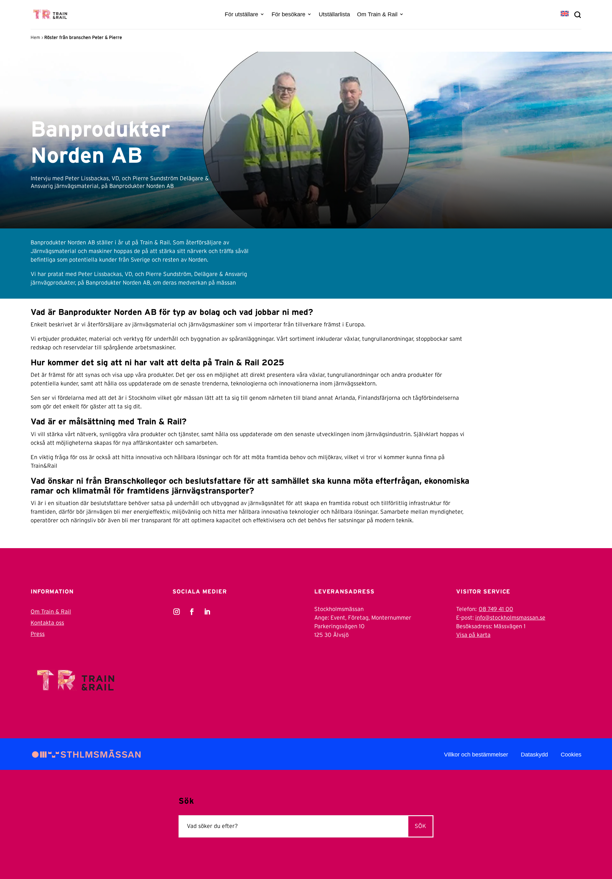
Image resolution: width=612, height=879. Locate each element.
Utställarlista (334, 14)
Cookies (571, 754)
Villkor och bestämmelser (476, 754)
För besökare (288, 14)
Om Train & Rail (377, 14)
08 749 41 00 (496, 609)
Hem (35, 37)
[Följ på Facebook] (192, 611)
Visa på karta (473, 635)
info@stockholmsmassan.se (510, 618)
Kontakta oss (47, 623)
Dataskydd (534, 754)
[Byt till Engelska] (565, 14)
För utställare (241, 14)
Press (38, 634)
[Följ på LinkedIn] (207, 611)
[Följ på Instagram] (176, 611)
